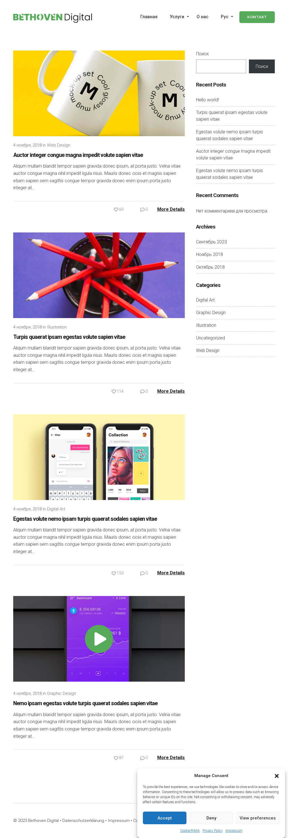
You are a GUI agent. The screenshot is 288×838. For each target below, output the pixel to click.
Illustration (57, 327)
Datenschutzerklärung (83, 820)
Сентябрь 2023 (211, 242)
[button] (277, 775)
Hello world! (207, 99)
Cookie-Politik (190, 831)
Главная (149, 16)
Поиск (202, 53)
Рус (224, 16)
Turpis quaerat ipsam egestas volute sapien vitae (69, 337)
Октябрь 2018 (210, 267)
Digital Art (56, 509)
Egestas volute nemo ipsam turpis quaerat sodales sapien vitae (85, 519)
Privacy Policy (212, 831)
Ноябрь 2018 (209, 254)
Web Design (58, 145)
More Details (171, 209)
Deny (211, 818)
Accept (165, 818)
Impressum (234, 831)
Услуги (177, 16)
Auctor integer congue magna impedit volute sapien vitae (78, 155)
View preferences (258, 818)
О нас (202, 16)
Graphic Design (61, 693)
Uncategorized (210, 338)
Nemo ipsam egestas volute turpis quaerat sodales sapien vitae (85, 703)
